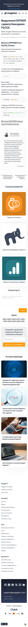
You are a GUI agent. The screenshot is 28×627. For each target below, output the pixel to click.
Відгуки (3, 504)
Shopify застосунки (6, 489)
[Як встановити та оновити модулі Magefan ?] (14, 451)
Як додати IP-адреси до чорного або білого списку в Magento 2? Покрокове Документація (13, 382)
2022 (9, 319)
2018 (22, 321)
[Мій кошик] (19, 13)
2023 (18, 321)
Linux (2, 530)
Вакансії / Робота (6, 542)
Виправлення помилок (7, 528)
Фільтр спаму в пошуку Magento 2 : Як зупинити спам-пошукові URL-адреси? (14, 411)
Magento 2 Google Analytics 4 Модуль (14, 282)
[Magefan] (11, 13)
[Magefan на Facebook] (13, 584)
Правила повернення (7, 562)
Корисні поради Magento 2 (9, 545)
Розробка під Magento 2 (8, 548)
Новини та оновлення (7, 536)
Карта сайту (4, 492)
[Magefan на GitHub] (5, 584)
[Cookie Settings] (25, 624)
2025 (13, 319)
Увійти (23, 310)
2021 (9, 321)
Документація (5, 533)
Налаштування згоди (7, 568)
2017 (18, 319)
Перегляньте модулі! (14, 8)
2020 (22, 319)
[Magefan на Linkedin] (9, 584)
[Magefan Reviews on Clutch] (14, 609)
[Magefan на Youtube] (24, 584)
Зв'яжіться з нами (6, 518)
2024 (14, 321)
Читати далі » (20, 166)
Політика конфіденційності (8, 565)
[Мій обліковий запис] (26, 13)
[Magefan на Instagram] (20, 584)
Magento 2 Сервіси (6, 486)
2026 (4, 319)
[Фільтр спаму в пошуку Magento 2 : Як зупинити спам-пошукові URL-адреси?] (14, 397)
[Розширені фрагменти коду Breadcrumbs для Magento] (14, 425)
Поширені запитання (7, 571)
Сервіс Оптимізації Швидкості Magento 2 (14, 249)
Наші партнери (5, 510)
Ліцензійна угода (6, 559)
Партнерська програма (7, 507)
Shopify (3, 550)
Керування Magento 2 (7, 539)
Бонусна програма (6, 513)
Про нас (3, 501)
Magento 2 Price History (14, 217)
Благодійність (5, 516)
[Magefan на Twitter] (16, 584)
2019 (5, 321)
